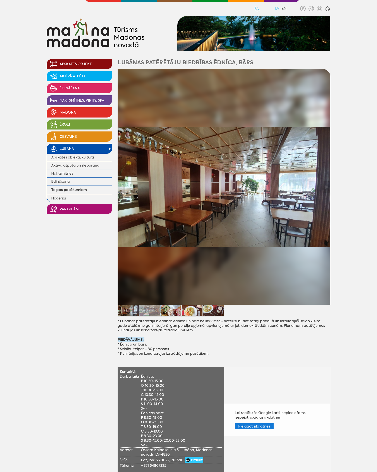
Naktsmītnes (62, 173)
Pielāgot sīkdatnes (254, 426)
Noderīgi (58, 198)
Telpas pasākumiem (69, 189)
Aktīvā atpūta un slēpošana (75, 165)
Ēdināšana (60, 181)
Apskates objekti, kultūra (72, 157)
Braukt (196, 460)
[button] (327, 8)
